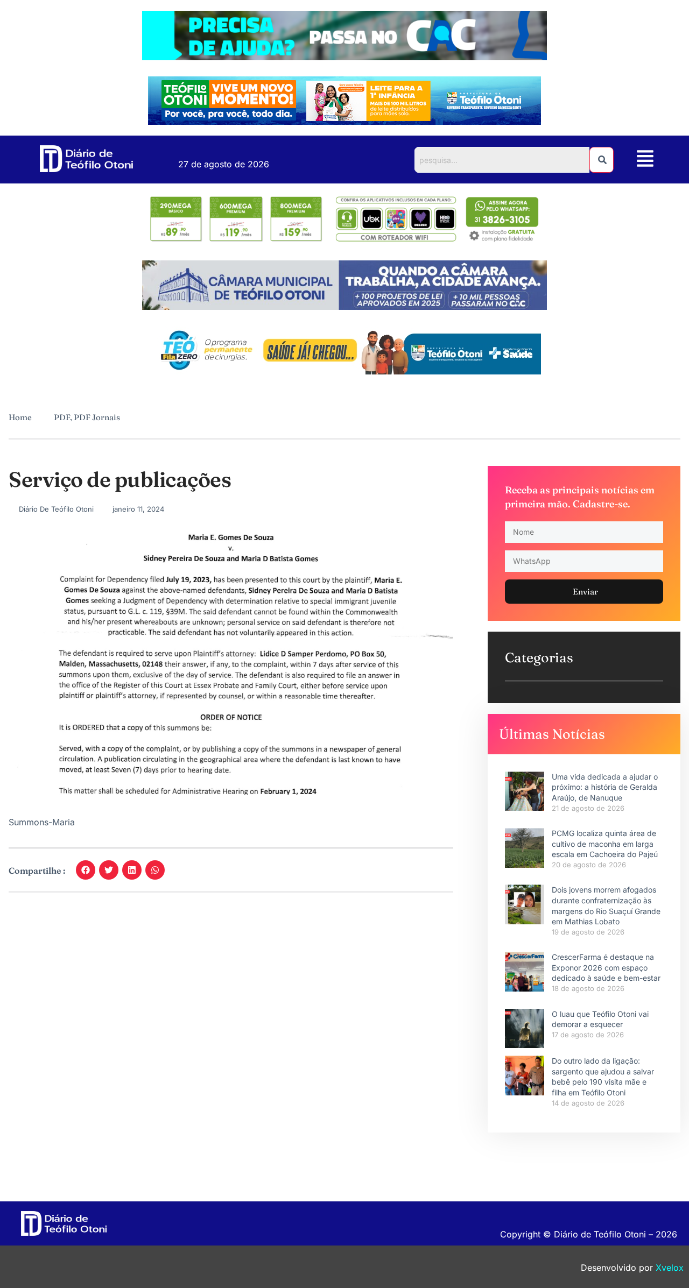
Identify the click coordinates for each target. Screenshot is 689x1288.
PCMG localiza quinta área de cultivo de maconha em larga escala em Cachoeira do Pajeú (605, 844)
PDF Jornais (97, 417)
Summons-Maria (42, 822)
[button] (645, 159)
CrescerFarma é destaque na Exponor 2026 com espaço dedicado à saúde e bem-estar (606, 967)
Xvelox (670, 1267)
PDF (62, 417)
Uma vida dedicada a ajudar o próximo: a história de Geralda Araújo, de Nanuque (605, 787)
